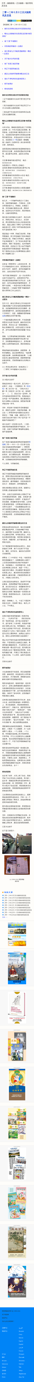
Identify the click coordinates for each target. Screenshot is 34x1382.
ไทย (20, 1367)
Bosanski (21, 1331)
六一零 (14, 140)
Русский (21, 1357)
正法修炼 (20, 3)
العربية (21, 1328)
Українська (22, 1374)
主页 (3, 3)
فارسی (21, 1347)
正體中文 (5, 1328)
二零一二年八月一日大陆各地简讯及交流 (16, 905)
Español (21, 1344)
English (21, 1341)
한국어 (4, 1374)
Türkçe (21, 1370)
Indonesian (5, 1364)
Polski (3, 1377)
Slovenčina (22, 1361)
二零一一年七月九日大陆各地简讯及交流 (16, 915)
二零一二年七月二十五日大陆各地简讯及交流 (18, 910)
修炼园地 (10, 3)
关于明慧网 (5, 1314)
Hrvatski (4, 1361)
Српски (21, 1364)
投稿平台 (4, 1318)
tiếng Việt (21, 1377)
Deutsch (21, 1338)
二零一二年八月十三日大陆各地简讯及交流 (17, 903)
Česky (20, 1334)
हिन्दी (3, 1357)
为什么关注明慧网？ (8, 1321)
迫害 (4, 316)
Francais (21, 1351)
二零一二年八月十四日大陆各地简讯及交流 (17, 900)
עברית (4, 1354)
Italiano (4, 1367)
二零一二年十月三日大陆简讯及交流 (15, 895)
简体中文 (5, 1331)
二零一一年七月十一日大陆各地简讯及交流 (17, 912)
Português (21, 1354)
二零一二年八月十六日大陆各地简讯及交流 (17, 898)
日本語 (4, 1370)
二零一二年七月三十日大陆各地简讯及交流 (17, 907)
